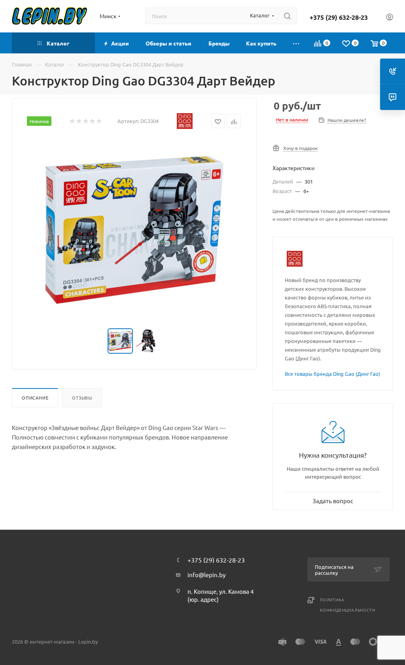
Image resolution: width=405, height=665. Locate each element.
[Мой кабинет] (389, 18)
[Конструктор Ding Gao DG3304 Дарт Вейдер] (134, 230)
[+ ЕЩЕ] (296, 42)
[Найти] (287, 16)
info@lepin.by (206, 574)
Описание (35, 397)
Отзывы (82, 397)
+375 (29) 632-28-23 (339, 17)
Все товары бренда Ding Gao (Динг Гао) (332, 373)
